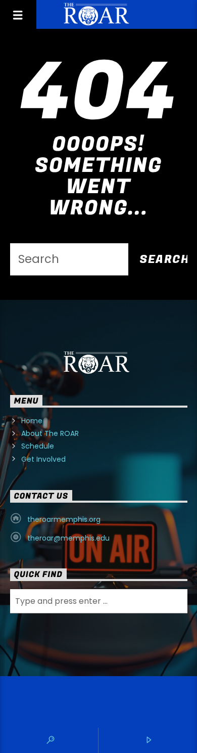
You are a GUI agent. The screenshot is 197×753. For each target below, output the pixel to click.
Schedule (37, 446)
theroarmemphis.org (64, 519)
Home (31, 421)
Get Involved (43, 459)
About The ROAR (50, 433)
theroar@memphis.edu (68, 538)
